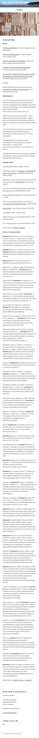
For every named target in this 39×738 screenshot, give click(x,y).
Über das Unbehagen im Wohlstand (14, 61)
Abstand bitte (7, 208)
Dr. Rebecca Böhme (16, 2)
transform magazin (19, 228)
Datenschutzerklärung (9, 713)
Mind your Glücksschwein (11, 54)
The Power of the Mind (10, 48)
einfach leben (20, 182)
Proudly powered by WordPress (12, 733)
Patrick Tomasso (18, 680)
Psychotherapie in (15, 204)
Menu (20, 10)
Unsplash (28, 680)
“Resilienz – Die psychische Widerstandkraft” (16, 67)
